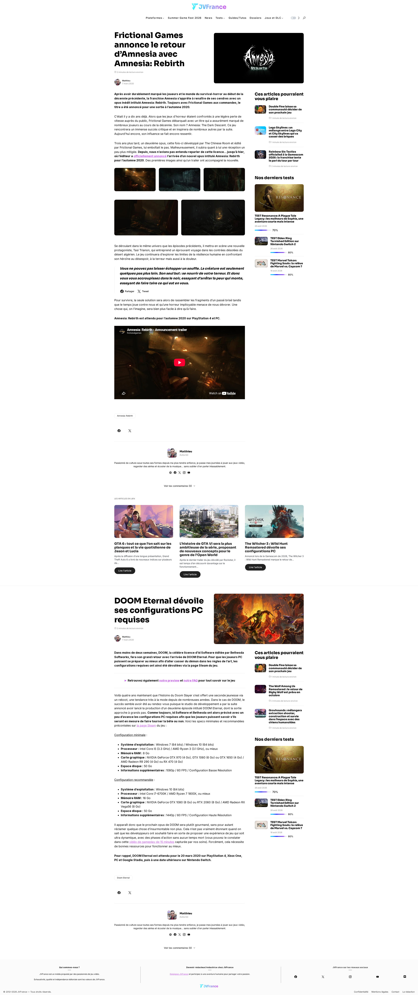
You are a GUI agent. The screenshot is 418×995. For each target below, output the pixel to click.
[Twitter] (323, 977)
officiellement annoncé (150, 156)
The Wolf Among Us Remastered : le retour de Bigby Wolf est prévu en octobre (285, 691)
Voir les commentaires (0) (178, 485)
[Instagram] (350, 977)
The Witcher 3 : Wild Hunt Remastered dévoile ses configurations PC (266, 547)
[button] (295, 17)
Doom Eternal (123, 877)
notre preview (169, 680)
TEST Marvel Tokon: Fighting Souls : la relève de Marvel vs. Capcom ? (286, 263)
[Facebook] (295, 977)
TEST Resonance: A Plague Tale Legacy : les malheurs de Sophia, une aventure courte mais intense (279, 218)
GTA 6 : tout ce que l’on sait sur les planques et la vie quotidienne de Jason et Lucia (142, 547)
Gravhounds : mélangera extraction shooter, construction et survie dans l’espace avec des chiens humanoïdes (285, 716)
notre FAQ (191, 680)
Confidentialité (361, 992)
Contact (395, 992)
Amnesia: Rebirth (125, 416)
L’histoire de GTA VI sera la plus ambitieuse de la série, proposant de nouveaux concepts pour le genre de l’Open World (208, 549)
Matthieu (126, 80)
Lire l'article (124, 570)
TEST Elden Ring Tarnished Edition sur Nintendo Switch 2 (284, 241)
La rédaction (408, 992)
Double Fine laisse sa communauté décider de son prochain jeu (285, 109)
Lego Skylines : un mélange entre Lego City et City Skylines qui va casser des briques (285, 132)
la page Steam (146, 725)
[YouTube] (377, 977)
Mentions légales (379, 992)
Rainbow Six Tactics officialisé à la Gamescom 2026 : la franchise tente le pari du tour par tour (286, 156)
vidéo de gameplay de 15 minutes (151, 842)
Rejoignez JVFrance (179, 974)
